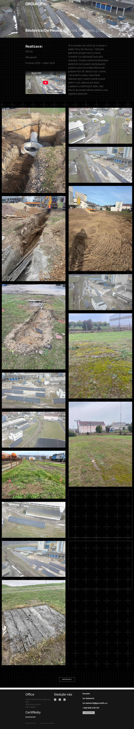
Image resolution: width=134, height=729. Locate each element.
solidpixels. (51, 723)
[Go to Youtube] (64, 699)
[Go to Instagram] (60, 699)
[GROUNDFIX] (35, 3)
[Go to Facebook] (55, 699)
